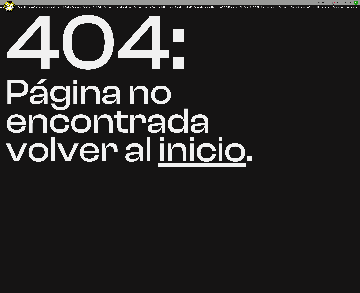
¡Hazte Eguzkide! (121, 7)
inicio (202, 149)
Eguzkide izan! (140, 7)
